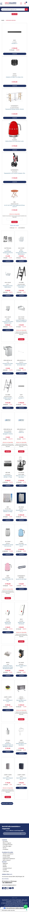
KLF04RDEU (14, 139)
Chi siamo (5, 841)
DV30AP (7, 742)
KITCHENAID (21, 472)
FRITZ (7, 619)
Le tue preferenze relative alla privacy (15, 908)
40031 (7, 698)
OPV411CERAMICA (7, 431)
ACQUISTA (14, 53)
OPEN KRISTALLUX (8, 360)
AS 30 (8, 249)
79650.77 (21, 698)
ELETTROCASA (7, 248)
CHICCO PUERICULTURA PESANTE (21, 697)
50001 (8, 776)
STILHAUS (7, 740)
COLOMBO (21, 282)
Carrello (5, 869)
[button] (26, 9)
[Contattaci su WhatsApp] (26, 907)
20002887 (21, 621)
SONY (14, 40)
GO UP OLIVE (14, 171)
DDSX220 (21, 508)
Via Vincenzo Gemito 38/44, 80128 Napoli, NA (13, 876)
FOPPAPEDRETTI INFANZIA (21, 576)
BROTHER (8, 472)
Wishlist (5, 866)
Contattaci (5, 849)
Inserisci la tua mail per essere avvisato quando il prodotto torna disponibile (14, 216)
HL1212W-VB (7, 474)
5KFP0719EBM (21, 474)
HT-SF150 (14, 42)
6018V (21, 249)
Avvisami (14, 222)
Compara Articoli (7, 868)
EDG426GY (21, 664)
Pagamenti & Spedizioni (9, 858)
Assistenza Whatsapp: (9, 881)
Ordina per (12, 227)
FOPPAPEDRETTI (14, 105)
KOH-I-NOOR (21, 248)
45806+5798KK (21, 318)
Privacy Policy (6, 855)
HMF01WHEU (21, 742)
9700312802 (21, 577)
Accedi (4, 865)
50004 (21, 776)
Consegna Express (7, 844)
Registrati (5, 863)
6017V (8, 284)
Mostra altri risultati (14, 225)
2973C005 (14, 75)
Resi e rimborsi (6, 860)
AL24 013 (21, 362)
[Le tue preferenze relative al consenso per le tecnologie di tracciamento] (26, 909)
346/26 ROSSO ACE (14, 203)
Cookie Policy (6, 857)
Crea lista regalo (7, 846)
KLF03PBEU (21, 543)
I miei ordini (6, 871)
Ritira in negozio (7, 843)
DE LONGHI (21, 507)
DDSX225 (8, 543)
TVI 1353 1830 (8, 508)
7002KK (7, 318)
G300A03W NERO (21, 284)
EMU (14, 202)
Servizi (4, 847)
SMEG (14, 138)
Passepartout (17, 905)
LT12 (8, 362)
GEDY (8, 507)
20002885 (8, 621)
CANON (14, 73)
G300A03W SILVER (8, 396)
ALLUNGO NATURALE (14, 107)
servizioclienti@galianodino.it (9, 885)
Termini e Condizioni (8, 853)
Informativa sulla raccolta (8, 910)
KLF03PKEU (7, 577)
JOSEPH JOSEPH (8, 697)
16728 (8, 664)
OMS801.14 (21, 431)
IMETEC (8, 662)
